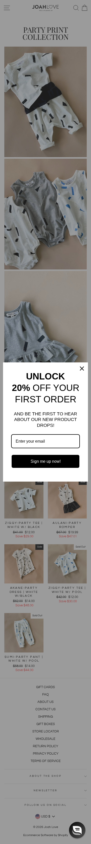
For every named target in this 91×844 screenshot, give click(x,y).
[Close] (82, 368)
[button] (77, 830)
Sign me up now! (46, 461)
